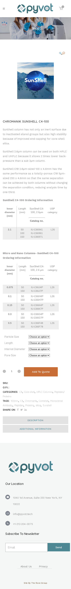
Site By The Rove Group (35, 583)
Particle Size (11, 336)
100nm (14, 400)
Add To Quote (41, 371)
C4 (20, 391)
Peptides (18, 405)
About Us (26, 566)
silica (38, 405)
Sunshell (47, 405)
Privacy (43, 566)
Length (8, 342)
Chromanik (31, 400)
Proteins (29, 405)
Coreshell (43, 400)
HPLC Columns (45, 391)
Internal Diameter (14, 349)
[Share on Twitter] (21, 409)
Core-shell (29, 391)
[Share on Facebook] (18, 409)
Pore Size (10, 355)
